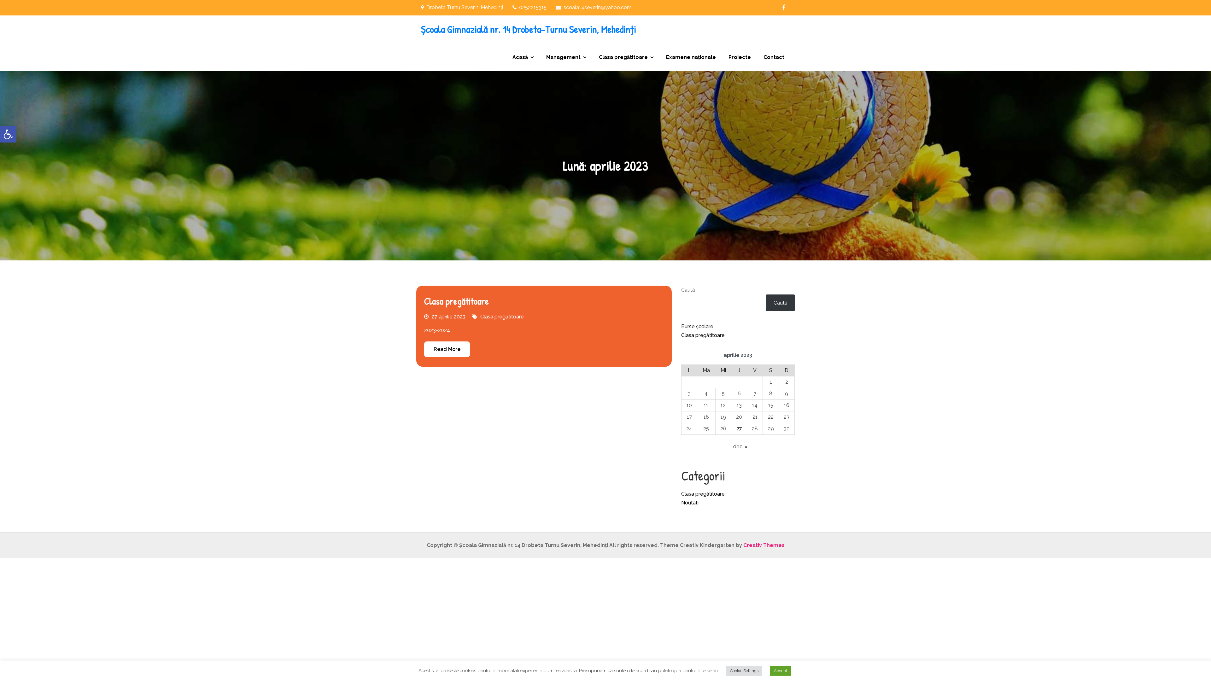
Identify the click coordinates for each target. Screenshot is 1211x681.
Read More (447, 349)
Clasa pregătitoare (623, 57)
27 (739, 429)
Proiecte (739, 57)
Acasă (520, 57)
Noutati (690, 503)
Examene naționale (691, 57)
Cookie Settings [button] (744, 670)
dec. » (740, 447)
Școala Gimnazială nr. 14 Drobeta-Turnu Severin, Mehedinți (528, 29)
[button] (8, 134)
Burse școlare (697, 326)
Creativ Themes (764, 545)
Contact (773, 57)
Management (563, 57)
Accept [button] (780, 670)
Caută (688, 290)
